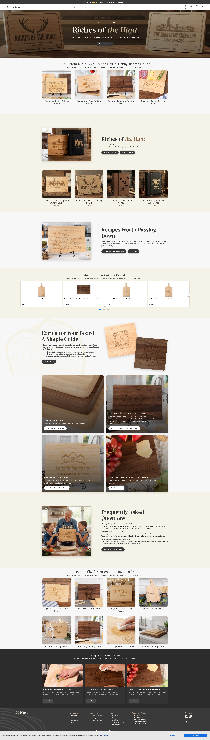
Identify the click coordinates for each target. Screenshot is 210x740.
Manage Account (97, 718)
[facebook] (187, 718)
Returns (114, 718)
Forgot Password (97, 715)
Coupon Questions (118, 722)
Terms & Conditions (102, 731)
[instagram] (187, 722)
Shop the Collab (94, 2)
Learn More (133, 251)
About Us (74, 715)
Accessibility (116, 725)
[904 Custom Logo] (16, 7)
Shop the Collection (105, 44)
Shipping (115, 715)
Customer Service (77, 718)
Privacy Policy (104, 735)
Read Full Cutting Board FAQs (113, 549)
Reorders (115, 720)
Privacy (111, 731)
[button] (100, 309)
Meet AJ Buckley (127, 152)
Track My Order (97, 720)
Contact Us (75, 720)
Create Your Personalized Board (114, 251)
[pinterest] (190, 718)
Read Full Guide (49, 361)
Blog (72, 722)
